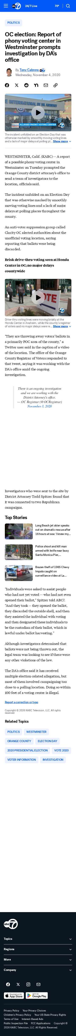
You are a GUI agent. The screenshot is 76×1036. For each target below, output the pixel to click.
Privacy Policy (11, 1010)
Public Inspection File (16, 1023)
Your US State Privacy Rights (50, 1015)
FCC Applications (40, 1023)
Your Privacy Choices (34, 1010)
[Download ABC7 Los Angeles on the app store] (14, 995)
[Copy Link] (55, 85)
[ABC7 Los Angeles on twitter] (18, 984)
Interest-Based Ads (32, 1019)
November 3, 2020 (39, 406)
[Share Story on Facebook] (7, 85)
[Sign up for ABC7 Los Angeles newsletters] (38, 984)
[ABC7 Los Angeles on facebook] (8, 984)
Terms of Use (11, 1019)
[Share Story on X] (16, 85)
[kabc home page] (11, 924)
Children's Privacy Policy (17, 1015)
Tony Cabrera (29, 70)
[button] (5, 5)
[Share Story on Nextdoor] (36, 85)
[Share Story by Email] (45, 85)
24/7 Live (31, 6)
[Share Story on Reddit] (26, 85)
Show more (60, 141)
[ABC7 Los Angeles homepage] (16, 6)
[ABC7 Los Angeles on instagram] (28, 984)
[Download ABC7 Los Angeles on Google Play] (37, 995)
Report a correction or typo (21, 702)
